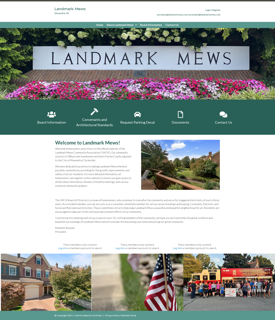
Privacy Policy (112, 315)
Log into (62, 248)
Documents (180, 122)
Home (99, 24)
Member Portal (128, 315)
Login (208, 10)
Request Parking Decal (137, 122)
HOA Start (97, 315)
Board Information (151, 24)
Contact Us (172, 24)
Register (216, 10)
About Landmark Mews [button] (120, 24)
